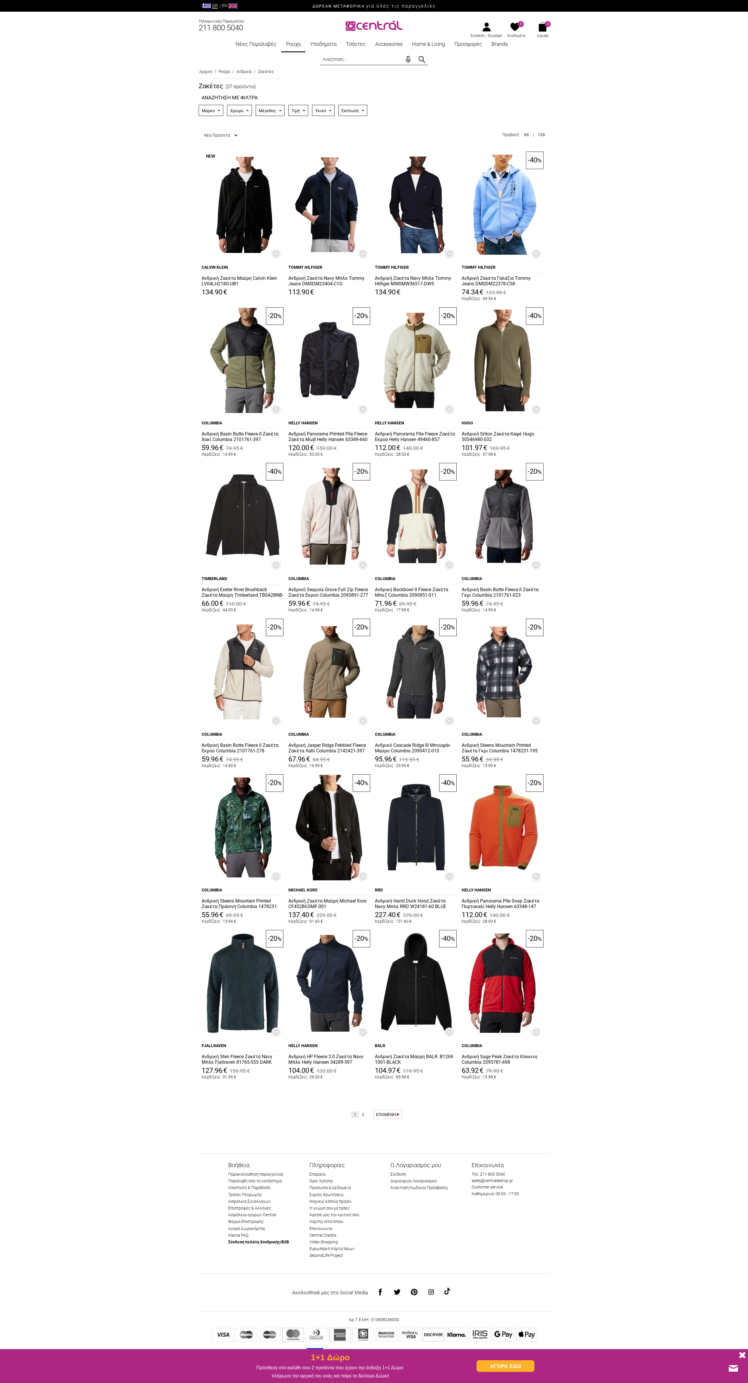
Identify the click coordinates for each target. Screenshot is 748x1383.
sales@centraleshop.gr (492, 1180)
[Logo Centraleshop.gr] (374, 25)
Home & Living (428, 44)
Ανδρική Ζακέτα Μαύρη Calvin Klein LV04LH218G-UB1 (239, 281)
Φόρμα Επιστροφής (246, 1221)
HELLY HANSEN (303, 423)
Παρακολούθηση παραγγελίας (255, 1174)
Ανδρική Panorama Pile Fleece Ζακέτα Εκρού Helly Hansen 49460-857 (415, 436)
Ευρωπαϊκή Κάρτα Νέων (331, 1248)
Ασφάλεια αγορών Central (252, 1214)
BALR (380, 1045)
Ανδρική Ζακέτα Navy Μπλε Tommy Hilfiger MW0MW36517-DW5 (413, 281)
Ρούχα (293, 44)
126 (541, 134)
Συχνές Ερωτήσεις (326, 1194)
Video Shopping (323, 1242)
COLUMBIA (212, 423)
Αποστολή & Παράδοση (249, 1187)
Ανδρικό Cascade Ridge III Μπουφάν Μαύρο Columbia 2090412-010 (412, 748)
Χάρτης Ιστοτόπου (326, 1221)
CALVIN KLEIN (215, 267)
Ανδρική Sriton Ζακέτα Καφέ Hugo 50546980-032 (498, 436)
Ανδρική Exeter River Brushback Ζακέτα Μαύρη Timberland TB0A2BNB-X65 (242, 592)
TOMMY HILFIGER (305, 267)
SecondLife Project (326, 1255)
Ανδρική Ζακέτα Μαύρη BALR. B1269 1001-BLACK (414, 1059)
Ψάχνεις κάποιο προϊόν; (330, 1201)
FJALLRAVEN (214, 1045)
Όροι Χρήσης (321, 1181)
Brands (499, 44)
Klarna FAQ (238, 1235)
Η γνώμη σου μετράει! (329, 1208)
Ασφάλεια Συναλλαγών (249, 1201)
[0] (515, 27)
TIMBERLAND (214, 578)
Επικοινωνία (320, 1228)
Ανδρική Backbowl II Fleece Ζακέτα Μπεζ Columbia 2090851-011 (411, 592)
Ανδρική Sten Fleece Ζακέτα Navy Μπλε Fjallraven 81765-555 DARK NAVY (237, 1060)
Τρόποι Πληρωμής (245, 1194)
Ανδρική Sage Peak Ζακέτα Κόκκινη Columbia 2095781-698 (499, 1059)
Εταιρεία (317, 1174)
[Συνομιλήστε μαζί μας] (733, 1368)
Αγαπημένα (516, 36)
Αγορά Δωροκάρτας (246, 1228)
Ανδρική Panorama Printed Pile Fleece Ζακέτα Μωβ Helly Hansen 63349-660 (328, 436)
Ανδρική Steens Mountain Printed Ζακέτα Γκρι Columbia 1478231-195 (500, 748)
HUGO (467, 423)
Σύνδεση (477, 36)
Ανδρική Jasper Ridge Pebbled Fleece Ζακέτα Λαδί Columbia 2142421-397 (327, 748)
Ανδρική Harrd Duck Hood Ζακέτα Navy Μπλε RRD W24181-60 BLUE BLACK (410, 904)
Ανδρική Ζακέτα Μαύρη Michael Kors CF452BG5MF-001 (327, 903)
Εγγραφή (495, 36)
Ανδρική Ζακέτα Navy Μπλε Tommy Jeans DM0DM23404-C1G (326, 281)
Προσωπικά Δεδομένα (330, 1187)
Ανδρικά (244, 71)
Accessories (389, 44)
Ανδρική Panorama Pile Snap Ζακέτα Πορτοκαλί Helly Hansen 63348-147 (500, 903)
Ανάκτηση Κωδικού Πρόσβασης (419, 1187)
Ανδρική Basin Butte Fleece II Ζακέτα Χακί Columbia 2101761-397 (240, 436)
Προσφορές (468, 44)
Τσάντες (356, 44)
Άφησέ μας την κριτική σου (334, 1214)
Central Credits (322, 1235)
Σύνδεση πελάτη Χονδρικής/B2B (258, 1242)
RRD (379, 890)
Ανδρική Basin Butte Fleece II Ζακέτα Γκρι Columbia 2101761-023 (500, 592)
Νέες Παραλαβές (256, 44)
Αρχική (205, 71)
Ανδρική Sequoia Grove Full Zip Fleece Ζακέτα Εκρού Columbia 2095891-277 (328, 592)
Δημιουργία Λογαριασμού (413, 1181)
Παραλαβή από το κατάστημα (255, 1181)
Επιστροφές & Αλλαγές (249, 1208)
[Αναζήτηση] (422, 59)
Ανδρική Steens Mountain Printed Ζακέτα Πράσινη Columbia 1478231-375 (240, 904)
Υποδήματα (323, 44)
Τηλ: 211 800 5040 (488, 1174)
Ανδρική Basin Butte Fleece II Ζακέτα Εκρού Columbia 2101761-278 (240, 748)
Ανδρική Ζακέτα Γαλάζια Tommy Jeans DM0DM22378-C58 (496, 281)
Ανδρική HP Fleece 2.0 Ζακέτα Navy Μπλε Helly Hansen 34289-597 (325, 1059)
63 (526, 134)
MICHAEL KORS (303, 890)
